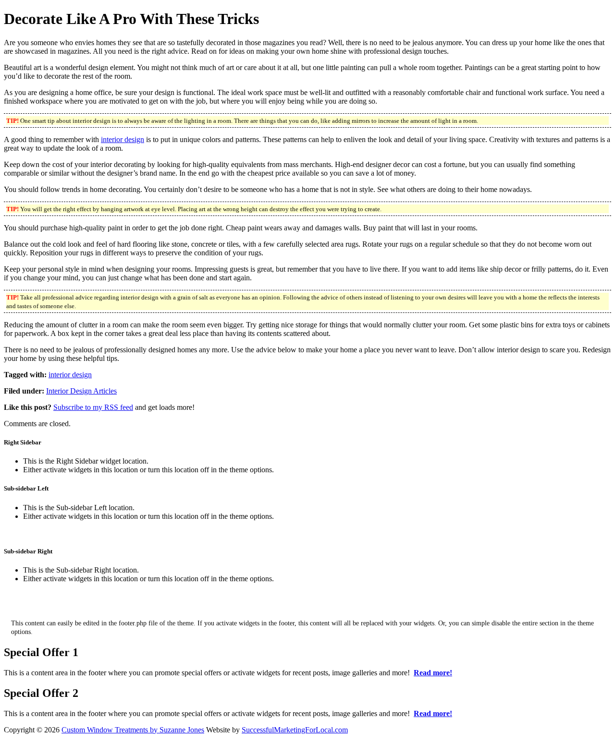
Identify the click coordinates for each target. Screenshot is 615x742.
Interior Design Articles (81, 391)
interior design (122, 139)
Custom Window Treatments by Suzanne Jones (133, 730)
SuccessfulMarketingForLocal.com (295, 730)
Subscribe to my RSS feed (93, 407)
